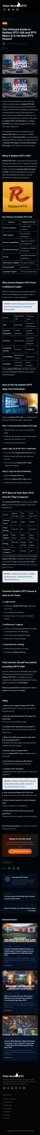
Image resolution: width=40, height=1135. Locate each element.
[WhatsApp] (4, 9)
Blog (8, 19)
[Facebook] (9, 868)
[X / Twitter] (13, 868)
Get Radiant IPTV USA (27, 826)
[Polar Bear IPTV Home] (15, 4)
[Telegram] (8, 9)
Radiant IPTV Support (17, 616)
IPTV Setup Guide (7, 1102)
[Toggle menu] (17, 9)
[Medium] (16, 1088)
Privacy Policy (6, 1112)
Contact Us (6, 1118)
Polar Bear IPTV (10, 829)
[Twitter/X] (20, 1088)
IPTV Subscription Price (9, 1099)
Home (4, 19)
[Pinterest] (12, 1088)
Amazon (8, 722)
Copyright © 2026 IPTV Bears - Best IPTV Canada (20, 1131)
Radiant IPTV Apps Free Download (22, 430)
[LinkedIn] (23, 1088)
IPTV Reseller (6, 1115)
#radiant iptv (7, 862)
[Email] (13, 9)
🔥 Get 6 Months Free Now (20, 851)
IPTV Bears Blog (7, 1105)
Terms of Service (7, 1108)
